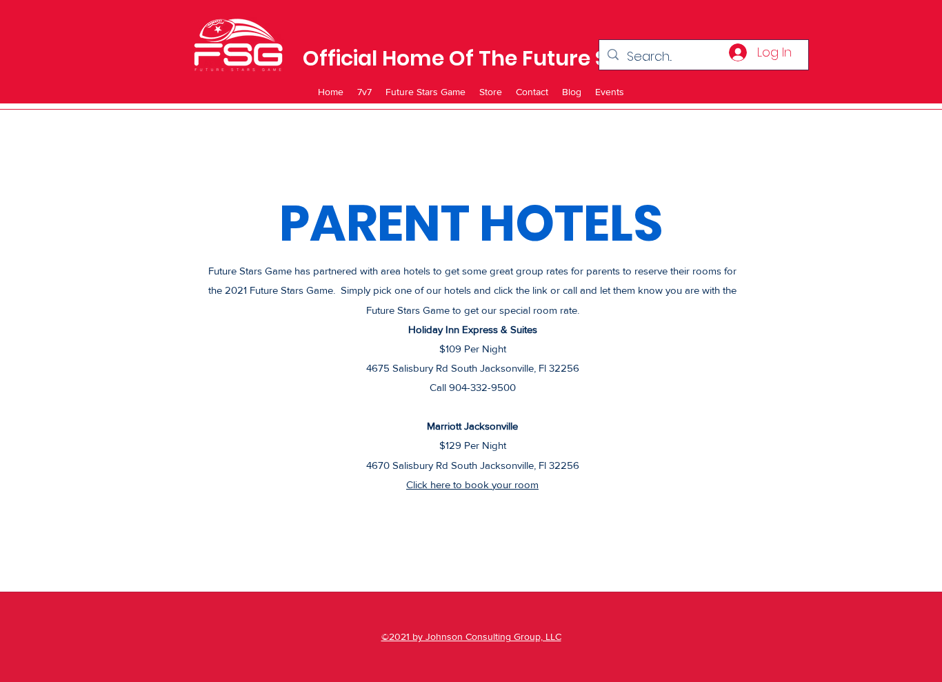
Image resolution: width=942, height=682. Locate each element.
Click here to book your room (472, 484)
